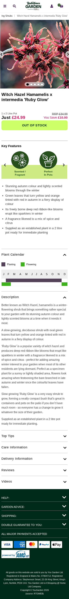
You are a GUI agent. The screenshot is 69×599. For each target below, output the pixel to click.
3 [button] (35, 84)
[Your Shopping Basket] (61, 6)
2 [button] (31, 84)
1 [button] (27, 84)
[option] (34, 54)
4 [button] (38, 84)
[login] (51, 6)
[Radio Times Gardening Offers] (33, 9)
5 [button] (42, 84)
